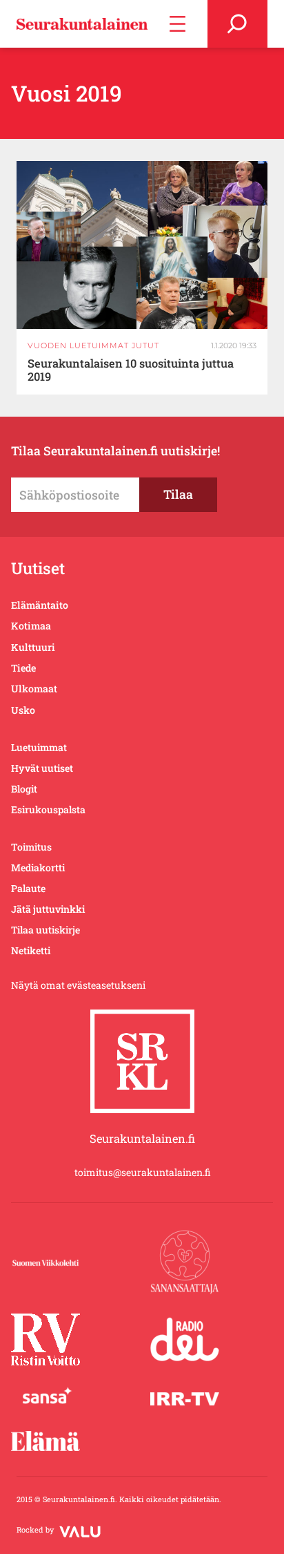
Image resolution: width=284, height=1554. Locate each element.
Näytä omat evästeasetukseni (78, 985)
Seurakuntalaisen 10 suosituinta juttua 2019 (131, 370)
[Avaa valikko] (177, 23)
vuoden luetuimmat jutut (93, 345)
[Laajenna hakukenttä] (237, 24)
